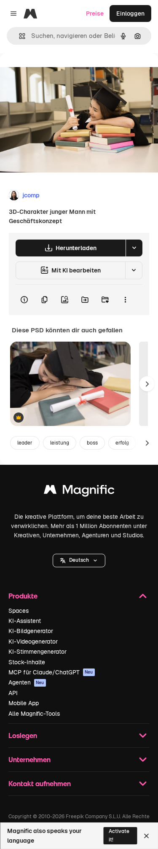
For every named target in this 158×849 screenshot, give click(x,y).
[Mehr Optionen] (125, 299)
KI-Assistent (24, 621)
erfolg (122, 442)
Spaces (18, 611)
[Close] (146, 836)
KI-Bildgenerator (30, 631)
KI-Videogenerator (33, 641)
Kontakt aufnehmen (39, 783)
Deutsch (79, 560)
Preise (95, 13)
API (13, 693)
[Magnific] (79, 491)
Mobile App (23, 703)
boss (92, 442)
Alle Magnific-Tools (34, 713)
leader (24, 442)
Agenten (26, 682)
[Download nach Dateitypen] (134, 248)
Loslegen (22, 735)
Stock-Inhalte (26, 662)
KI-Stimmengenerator (37, 651)
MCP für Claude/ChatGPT (50, 672)
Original (54, 72)
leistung (59, 442)
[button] (79, 560)
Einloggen (130, 13)
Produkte (22, 595)
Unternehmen (29, 759)
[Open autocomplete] (18, 36)
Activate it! (119, 835)
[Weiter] (147, 384)
